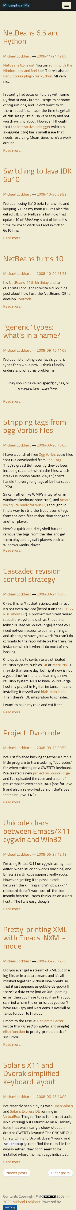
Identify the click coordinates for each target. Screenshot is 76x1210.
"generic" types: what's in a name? (31, 331)
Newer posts (16, 1173)
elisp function (14, 1031)
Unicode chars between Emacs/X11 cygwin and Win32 (36, 831)
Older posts (60, 1173)
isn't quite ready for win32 (24, 505)
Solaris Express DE (25, 1111)
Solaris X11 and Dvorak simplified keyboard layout (31, 1073)
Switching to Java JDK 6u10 (37, 175)
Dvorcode (24, 299)
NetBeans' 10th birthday (29, 282)
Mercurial (60, 665)
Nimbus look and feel (20, 70)
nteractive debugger (34, 126)
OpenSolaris (63, 1106)
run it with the (60, 65)
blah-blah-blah (53, 691)
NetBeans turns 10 (33, 258)
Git (45, 665)
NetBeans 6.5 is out (18, 65)
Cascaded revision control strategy (32, 575)
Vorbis (51, 454)
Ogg (42, 454)
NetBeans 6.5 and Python (31, 37)
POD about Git (14, 614)
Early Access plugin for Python (27, 76)
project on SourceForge (51, 773)
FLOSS (67, 609)
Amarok (66, 500)
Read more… (13, 150)
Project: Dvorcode (31, 732)
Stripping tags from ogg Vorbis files (34, 426)
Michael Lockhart (17, 56)
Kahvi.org (53, 460)
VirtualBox (11, 1116)
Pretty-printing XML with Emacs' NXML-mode (35, 937)
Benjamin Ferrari (50, 1021)
